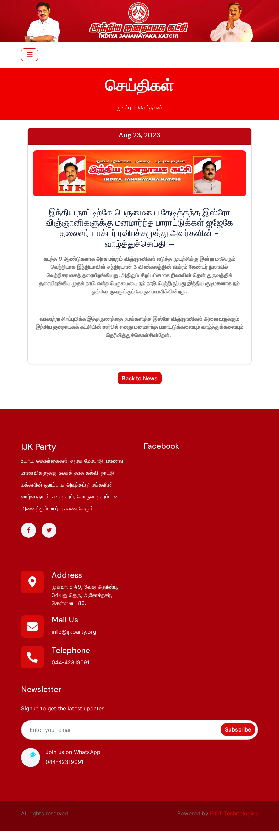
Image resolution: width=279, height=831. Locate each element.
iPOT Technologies (234, 813)
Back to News (140, 378)
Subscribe (238, 729)
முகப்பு (124, 107)
